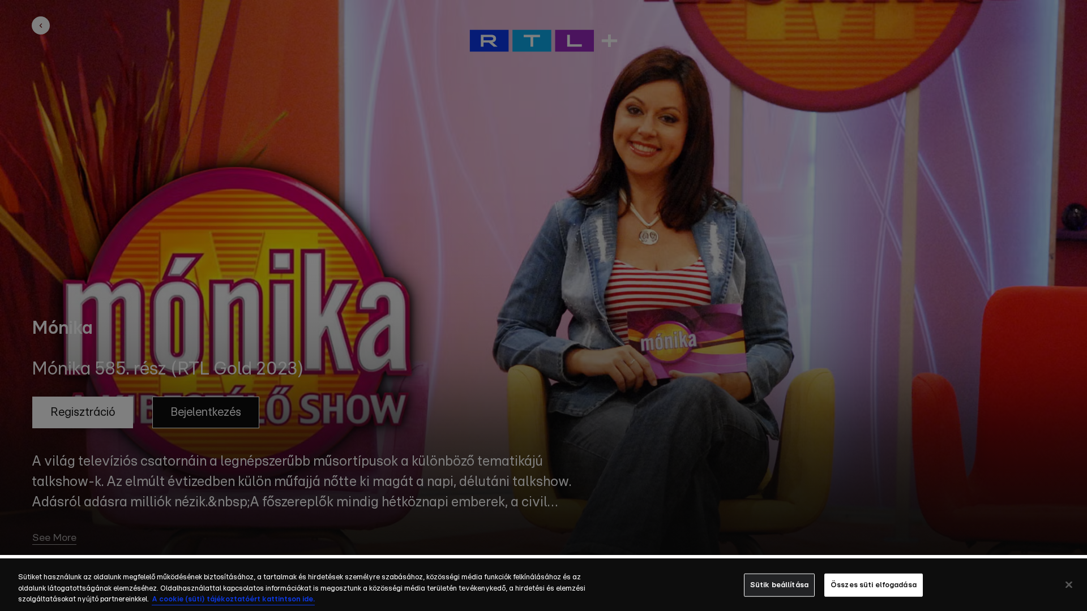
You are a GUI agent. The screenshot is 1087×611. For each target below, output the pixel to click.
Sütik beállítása (779, 584)
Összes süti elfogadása (874, 584)
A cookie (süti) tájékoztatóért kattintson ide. (233, 599)
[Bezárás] (1068, 584)
